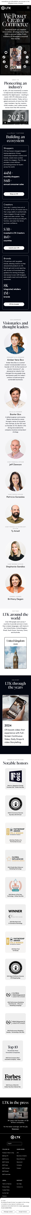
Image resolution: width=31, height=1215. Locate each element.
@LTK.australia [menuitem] (6, 1174)
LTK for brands (14, 304)
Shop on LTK (14, 194)
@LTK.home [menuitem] (5, 1159)
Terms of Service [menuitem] (6, 1184)
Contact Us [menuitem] (20, 1187)
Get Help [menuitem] (19, 1184)
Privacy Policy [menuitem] (5, 1187)
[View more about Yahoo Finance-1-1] (15, 1113)
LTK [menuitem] (18, 1152)
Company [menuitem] (19, 1165)
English (10, 1143)
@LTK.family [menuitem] (5, 1162)
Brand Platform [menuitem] (21, 1159)
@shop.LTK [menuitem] (5, 1156)
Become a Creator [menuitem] (22, 1156)
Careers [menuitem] (19, 1168)
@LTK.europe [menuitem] (6, 1168)
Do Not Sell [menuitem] (5, 1193)
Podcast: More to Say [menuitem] (8, 1152)
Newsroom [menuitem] (19, 1162)
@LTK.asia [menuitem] (5, 1165)
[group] (15, 722)
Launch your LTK (14, 248)
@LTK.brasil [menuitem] (5, 1171)
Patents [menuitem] (4, 1196)
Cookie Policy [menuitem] (5, 1190)
